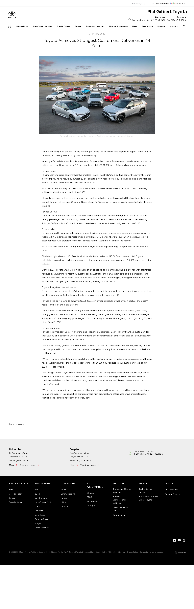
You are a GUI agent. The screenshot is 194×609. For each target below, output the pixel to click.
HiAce (63, 502)
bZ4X (37, 493)
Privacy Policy (132, 552)
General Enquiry (172, 494)
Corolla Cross (41, 519)
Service (78, 26)
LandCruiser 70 (68, 493)
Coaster (64, 506)
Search (184, 26)
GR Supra (91, 505)
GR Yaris (90, 492)
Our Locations (138, 19)
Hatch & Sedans (18, 483)
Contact (174, 26)
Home (9, 25)
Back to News (16, 424)
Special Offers (63, 26)
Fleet (134, 26)
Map (11, 464)
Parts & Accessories (95, 26)
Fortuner (39, 510)
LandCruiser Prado (43, 502)
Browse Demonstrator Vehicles (119, 499)
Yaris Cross (40, 514)
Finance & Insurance (118, 26)
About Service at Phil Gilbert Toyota (148, 498)
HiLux (63, 489)
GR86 (89, 497)
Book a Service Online (146, 490)
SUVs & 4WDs (42, 483)
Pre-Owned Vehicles (42, 26)
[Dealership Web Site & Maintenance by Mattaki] (180, 552)
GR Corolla (92, 501)
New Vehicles (22, 26)
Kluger (38, 523)
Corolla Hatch (15, 493)
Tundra (64, 497)
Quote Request (120, 515)
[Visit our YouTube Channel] (179, 540)
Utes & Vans (68, 483)
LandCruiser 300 (42, 527)
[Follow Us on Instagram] (184, 540)
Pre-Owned (119, 483)
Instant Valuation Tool (121, 509)
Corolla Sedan (15, 502)
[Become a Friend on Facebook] (174, 540)
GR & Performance (95, 485)
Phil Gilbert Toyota (167, 11)
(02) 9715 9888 (178, 18)
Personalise (147, 26)
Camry (12, 497)
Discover (161, 26)
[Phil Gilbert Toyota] (12, 15)
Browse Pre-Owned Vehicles (122, 490)
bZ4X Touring (41, 497)
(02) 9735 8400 (158, 18)
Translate (180, 3)
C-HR (37, 506)
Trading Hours (27, 464)
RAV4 (37, 489)
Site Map (121, 552)
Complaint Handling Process (151, 552)
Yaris (11, 489)
